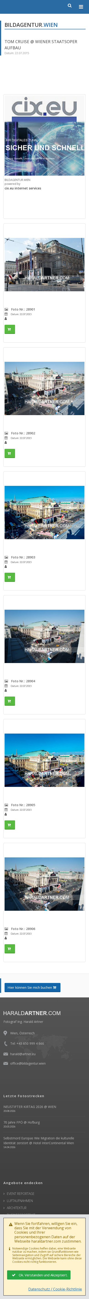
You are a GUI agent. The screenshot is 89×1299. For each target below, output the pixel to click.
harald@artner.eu (23, 1054)
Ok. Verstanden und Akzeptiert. (43, 1275)
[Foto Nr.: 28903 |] (44, 512)
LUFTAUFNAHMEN (20, 1201)
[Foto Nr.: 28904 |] (44, 636)
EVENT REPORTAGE (20, 1193)
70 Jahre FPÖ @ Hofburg (21, 1122)
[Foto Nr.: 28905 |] (44, 760)
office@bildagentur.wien (28, 1063)
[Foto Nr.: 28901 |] (44, 265)
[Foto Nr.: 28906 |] (44, 884)
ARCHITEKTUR (16, 1208)
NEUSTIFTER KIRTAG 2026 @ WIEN (29, 1107)
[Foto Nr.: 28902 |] (44, 388)
